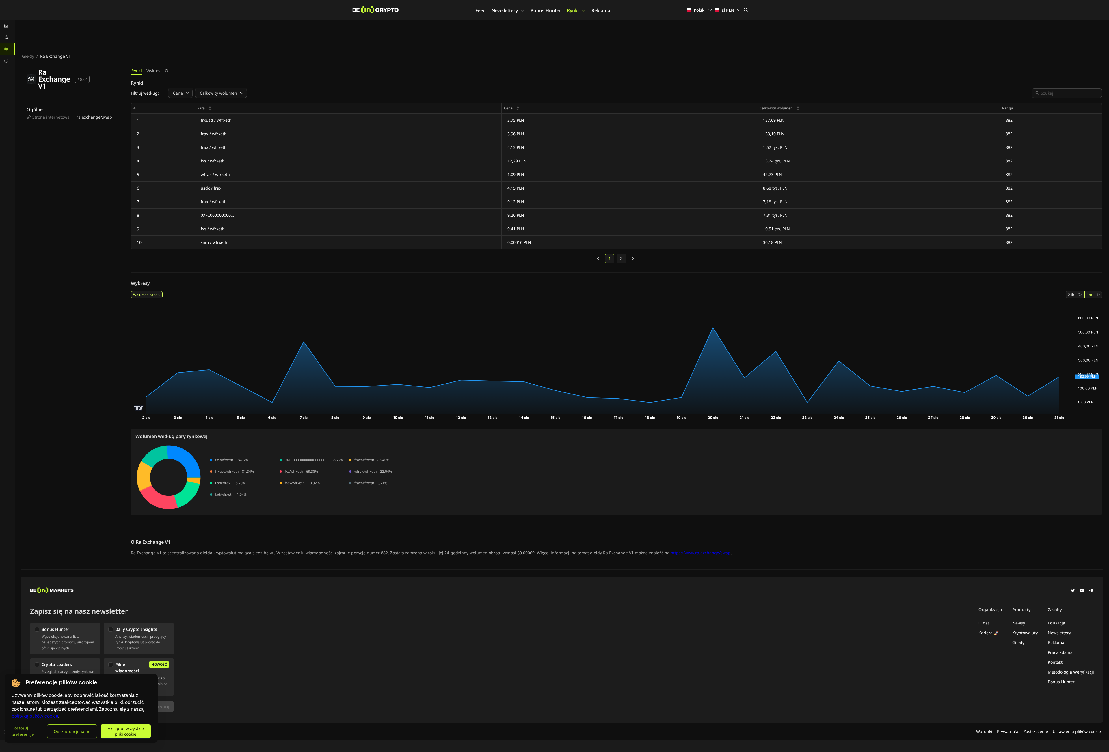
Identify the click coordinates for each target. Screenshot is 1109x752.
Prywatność (1008, 731)
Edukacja (1056, 623)
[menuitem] (7, 26)
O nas (984, 623)
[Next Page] (632, 258)
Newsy (1018, 623)
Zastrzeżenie (1036, 731)
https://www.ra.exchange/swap (701, 552)
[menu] (7, 43)
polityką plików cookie (35, 716)
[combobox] (1070, 93)
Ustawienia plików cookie (1077, 731)
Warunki (984, 731)
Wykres (153, 70)
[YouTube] (1082, 591)
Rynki (573, 10)
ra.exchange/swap (94, 117)
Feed (480, 10)
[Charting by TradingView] (139, 408)
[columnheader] (348, 108)
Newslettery (505, 10)
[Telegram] (1091, 591)
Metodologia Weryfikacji (1071, 672)
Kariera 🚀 (988, 632)
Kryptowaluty (1025, 632)
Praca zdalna (1060, 652)
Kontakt (1055, 662)
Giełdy (28, 56)
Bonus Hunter (546, 10)
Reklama (600, 10)
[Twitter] (1072, 591)
